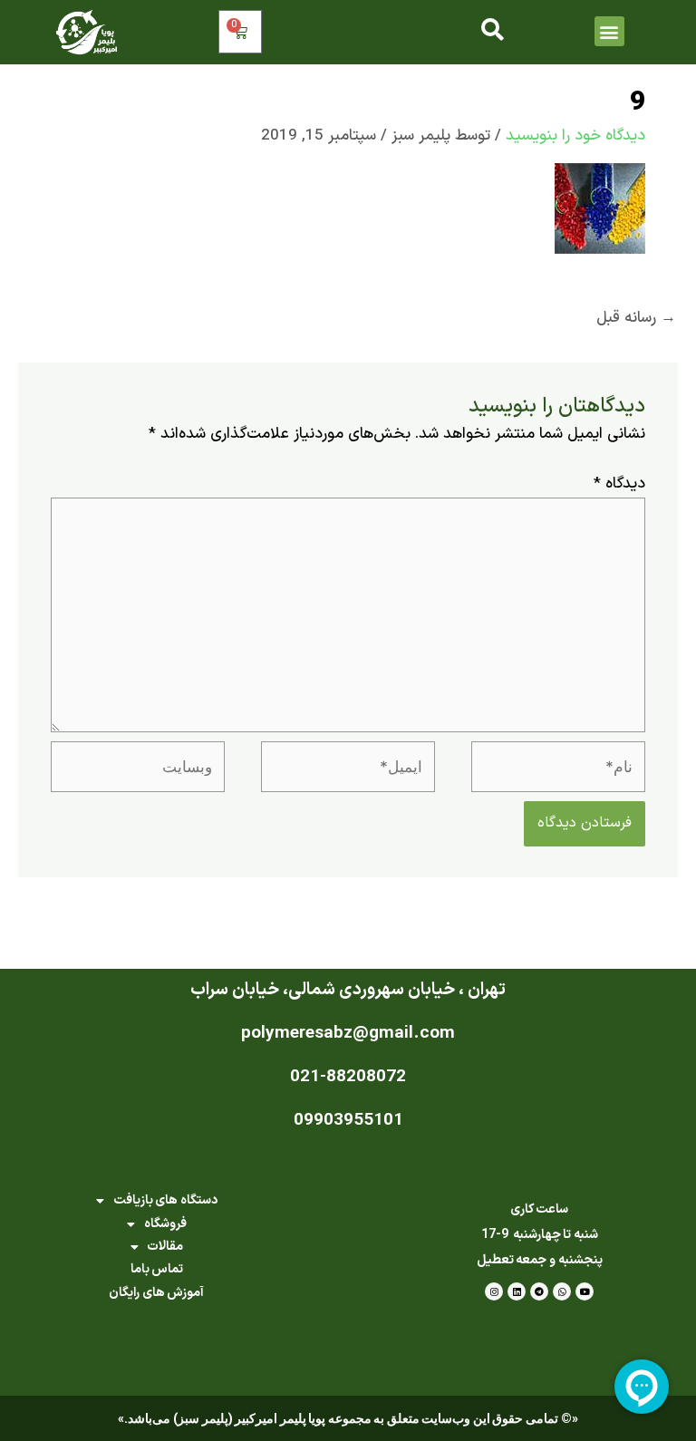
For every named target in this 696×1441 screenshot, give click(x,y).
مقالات (165, 1246)
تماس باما (157, 1269)
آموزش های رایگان (156, 1292)
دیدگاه (619, 484)
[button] (609, 31)
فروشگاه (165, 1223)
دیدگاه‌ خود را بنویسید (575, 136)
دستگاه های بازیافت (165, 1200)
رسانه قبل (636, 318)
